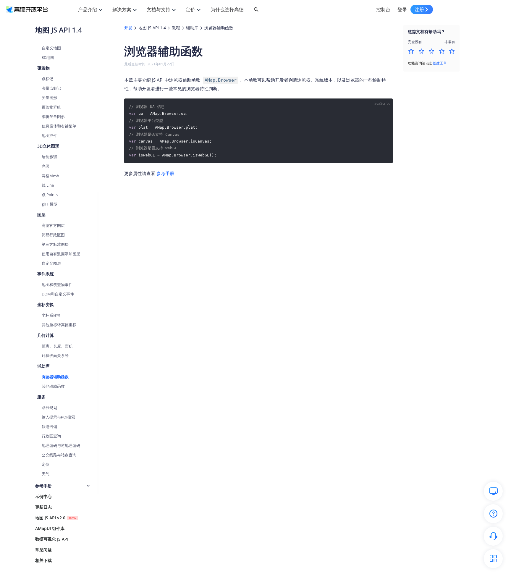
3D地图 (48, 57)
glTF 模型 (49, 204)
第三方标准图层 (55, 244)
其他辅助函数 (53, 386)
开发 (128, 27)
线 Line (48, 185)
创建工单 (440, 63)
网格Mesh (50, 175)
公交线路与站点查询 (59, 455)
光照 (45, 166)
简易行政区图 (53, 234)
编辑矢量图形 (53, 116)
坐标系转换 (51, 315)
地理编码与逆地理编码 (61, 445)
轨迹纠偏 (49, 426)
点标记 (47, 78)
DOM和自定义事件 (58, 294)
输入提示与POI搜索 (58, 417)
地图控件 (49, 135)
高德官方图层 (53, 225)
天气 (45, 473)
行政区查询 (51, 436)
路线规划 (49, 407)
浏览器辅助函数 (55, 376)
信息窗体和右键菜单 (59, 126)
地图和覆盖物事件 (57, 284)
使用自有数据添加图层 (61, 253)
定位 (45, 464)
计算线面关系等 (55, 355)
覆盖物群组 (51, 107)
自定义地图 (51, 48)
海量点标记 (51, 88)
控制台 (383, 9)
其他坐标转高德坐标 (59, 324)
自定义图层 (51, 263)
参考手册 (165, 173)
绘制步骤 (49, 156)
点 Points (50, 194)
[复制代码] (384, 107)
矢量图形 (49, 97)
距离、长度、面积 (57, 346)
